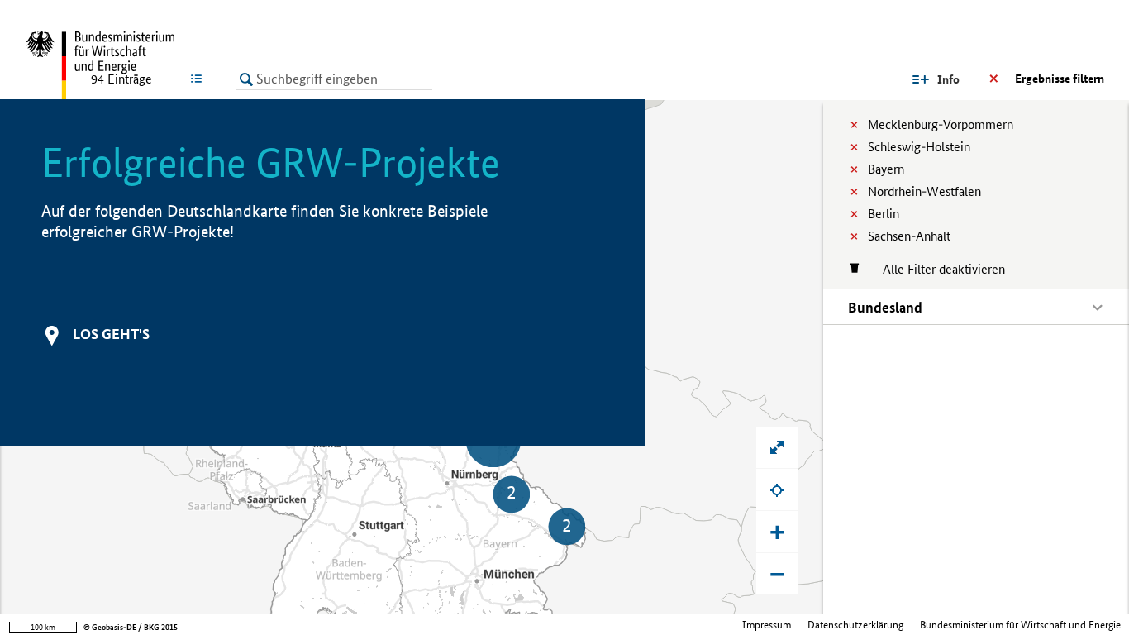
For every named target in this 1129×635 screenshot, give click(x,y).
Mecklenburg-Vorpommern (940, 124)
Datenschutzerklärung (855, 624)
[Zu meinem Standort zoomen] (777, 489)
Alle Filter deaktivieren (935, 269)
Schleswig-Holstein (919, 147)
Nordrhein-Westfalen (924, 191)
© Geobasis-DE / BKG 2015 (130, 627)
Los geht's (111, 333)
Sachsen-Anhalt (909, 236)
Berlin (883, 214)
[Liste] (199, 78)
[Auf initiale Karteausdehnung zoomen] (777, 447)
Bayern (886, 169)
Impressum (766, 624)
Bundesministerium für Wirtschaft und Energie (1020, 624)
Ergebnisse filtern (1059, 78)
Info (948, 79)
